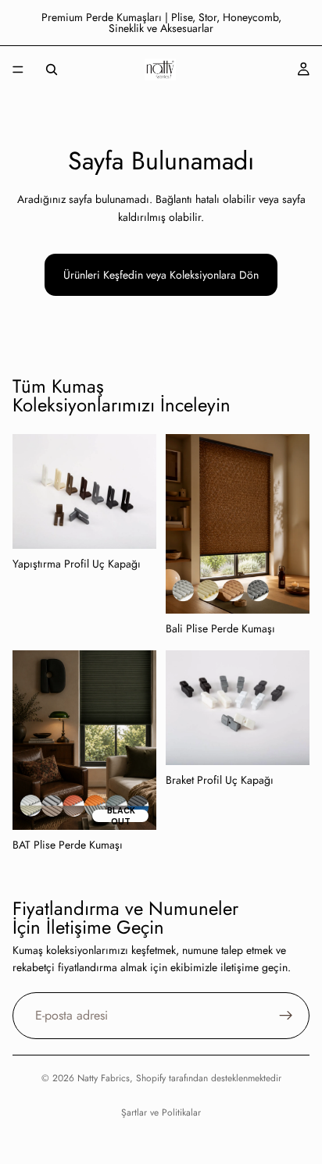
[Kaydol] (286, 1014)
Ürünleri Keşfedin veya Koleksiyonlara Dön (161, 275)
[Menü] (18, 69)
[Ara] (51, 69)
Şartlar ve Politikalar (161, 1112)
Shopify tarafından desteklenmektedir (208, 1078)
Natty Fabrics (103, 1078)
